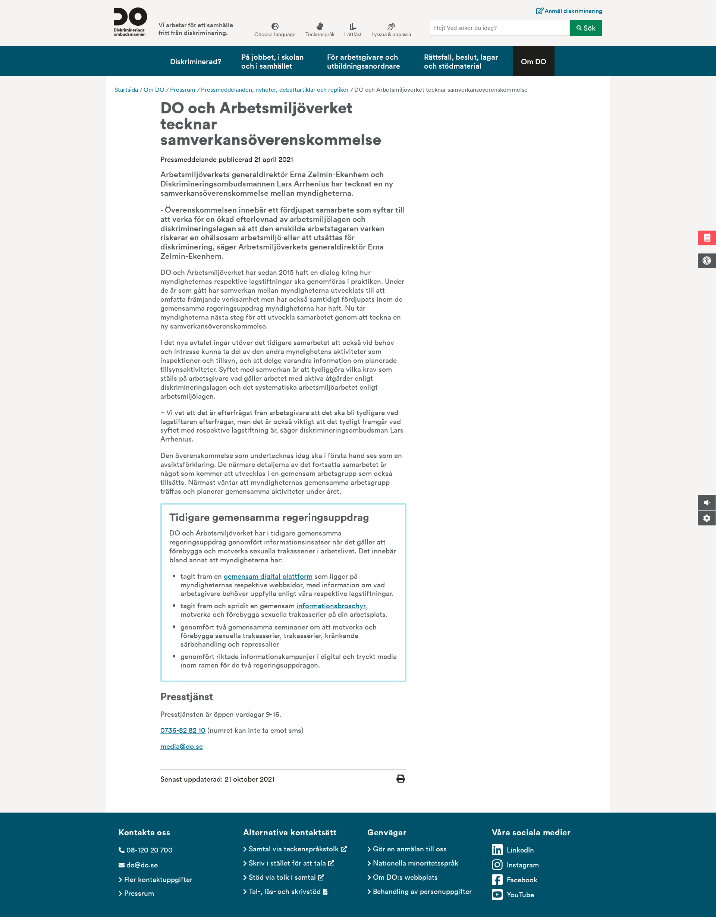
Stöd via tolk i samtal (282, 877)
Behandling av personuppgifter (422, 891)
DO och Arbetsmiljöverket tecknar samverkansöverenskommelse (441, 89)
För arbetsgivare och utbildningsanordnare (363, 60)
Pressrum (182, 89)
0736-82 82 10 (182, 730)
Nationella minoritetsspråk (415, 862)
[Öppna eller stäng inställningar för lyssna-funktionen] (706, 518)
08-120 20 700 (149, 849)
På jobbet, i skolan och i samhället (272, 60)
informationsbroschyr (331, 605)
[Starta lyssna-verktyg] (706, 502)
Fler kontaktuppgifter (158, 879)
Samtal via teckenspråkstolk (294, 848)
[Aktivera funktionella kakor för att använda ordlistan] (706, 237)
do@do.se (142, 864)
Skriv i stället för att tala (287, 862)
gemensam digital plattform (268, 576)
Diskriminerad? (195, 61)
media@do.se (181, 746)
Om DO (533, 61)
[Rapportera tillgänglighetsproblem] (706, 260)
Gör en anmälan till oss (410, 848)
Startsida (126, 89)
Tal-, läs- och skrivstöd (285, 891)
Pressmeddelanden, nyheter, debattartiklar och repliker (275, 89)
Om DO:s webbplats (405, 877)
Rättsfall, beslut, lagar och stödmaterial (461, 60)
